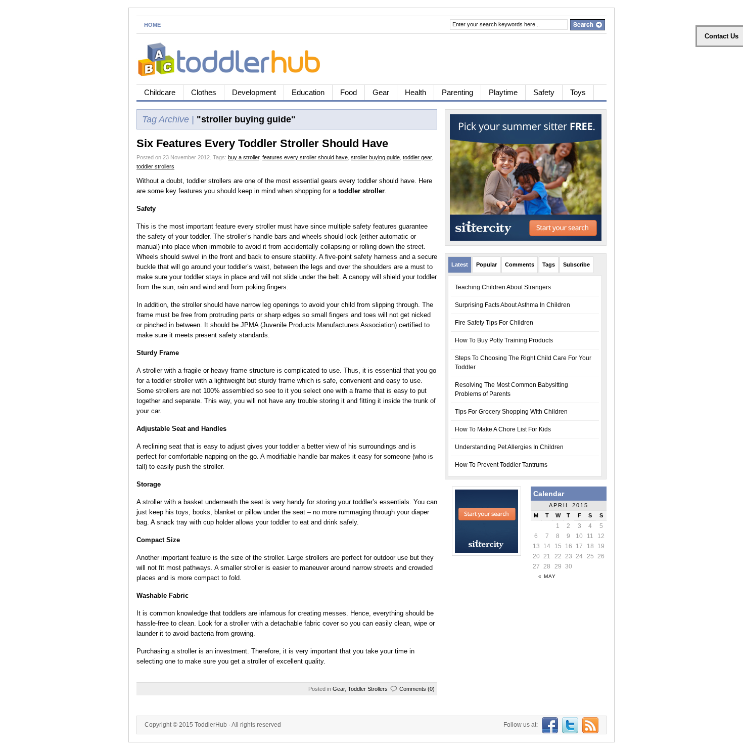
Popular (486, 264)
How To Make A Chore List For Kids (503, 429)
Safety (543, 92)
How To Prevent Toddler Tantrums (501, 464)
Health (415, 92)
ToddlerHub (211, 724)
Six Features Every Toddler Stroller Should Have (262, 143)
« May (547, 576)
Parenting (457, 92)
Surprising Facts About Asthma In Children (512, 304)
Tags (548, 264)
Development (254, 92)
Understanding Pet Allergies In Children (509, 447)
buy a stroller (243, 157)
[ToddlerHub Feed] (589, 724)
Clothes (203, 92)
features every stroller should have (305, 157)
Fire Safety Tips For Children (494, 322)
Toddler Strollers (368, 689)
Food (348, 92)
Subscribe (576, 264)
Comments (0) (417, 689)
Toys (578, 92)
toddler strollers (155, 166)
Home (152, 25)
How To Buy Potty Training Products (504, 340)
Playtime (503, 92)
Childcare (159, 92)
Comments (519, 264)
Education (308, 92)
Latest (459, 264)
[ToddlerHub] (234, 57)
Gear (381, 92)
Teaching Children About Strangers (503, 287)
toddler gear (417, 157)
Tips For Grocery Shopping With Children (511, 411)
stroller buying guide (375, 157)
